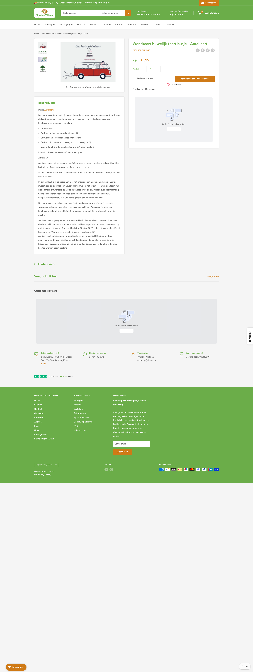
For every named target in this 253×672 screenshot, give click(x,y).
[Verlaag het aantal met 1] (144, 69)
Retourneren (80, 413)
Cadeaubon (39, 413)
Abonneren (122, 451)
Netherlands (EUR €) (44, 465)
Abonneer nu (210, 3)
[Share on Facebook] (198, 50)
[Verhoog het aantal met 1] (157, 69)
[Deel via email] (213, 50)
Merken (144, 24)
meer (43, 363)
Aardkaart (48, 110)
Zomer (168, 24)
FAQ (76, 426)
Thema (130, 24)
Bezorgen (78, 400)
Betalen (77, 404)
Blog (36, 426)
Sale (158, 24)
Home (37, 24)
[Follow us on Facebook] (106, 469)
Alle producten (48, 33)
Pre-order (38, 417)
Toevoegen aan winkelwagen (195, 78)
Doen (79, 24)
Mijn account (176, 14)
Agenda (38, 422)
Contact (38, 409)
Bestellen (78, 409)
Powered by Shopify (42, 475)
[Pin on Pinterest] (203, 50)
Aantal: (136, 69)
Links (36, 430)
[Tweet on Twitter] (208, 50)
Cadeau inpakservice (84, 422)
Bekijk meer (213, 276)
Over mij (38, 404)
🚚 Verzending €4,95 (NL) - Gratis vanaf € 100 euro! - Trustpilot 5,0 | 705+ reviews (72, 3)
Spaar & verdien (81, 417)
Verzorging (64, 24)
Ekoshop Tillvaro (141, 50)
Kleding (48, 24)
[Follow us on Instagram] (111, 469)
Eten (117, 24)
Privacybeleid (40, 434)
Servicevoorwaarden (44, 439)
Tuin (106, 24)
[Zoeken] (128, 13)
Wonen (93, 24)
